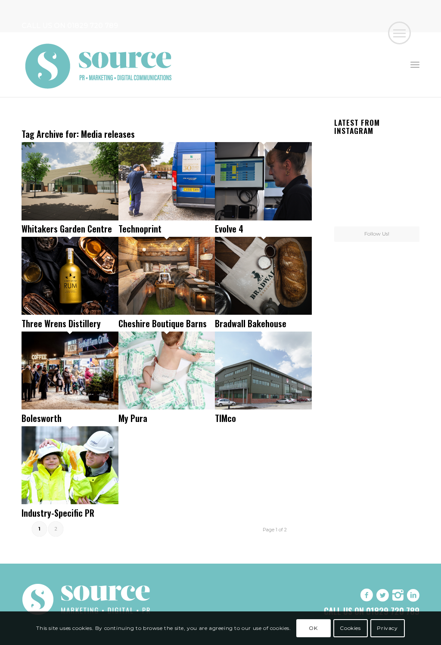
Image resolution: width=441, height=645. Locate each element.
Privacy (387, 628)
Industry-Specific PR (58, 512)
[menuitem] (414, 64)
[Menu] (414, 64)
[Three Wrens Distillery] (70, 312)
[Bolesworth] (70, 407)
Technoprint (139, 228)
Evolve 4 (229, 228)
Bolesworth (42, 418)
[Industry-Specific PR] (70, 502)
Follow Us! (376, 233)
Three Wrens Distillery (61, 323)
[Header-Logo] (99, 64)
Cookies (350, 628)
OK (313, 628)
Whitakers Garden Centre (67, 228)
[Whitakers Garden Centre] (70, 218)
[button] (399, 33)
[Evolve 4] (263, 218)
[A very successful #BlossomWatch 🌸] (377, 182)
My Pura (132, 418)
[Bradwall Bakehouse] (263, 312)
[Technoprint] (166, 218)
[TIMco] (263, 407)
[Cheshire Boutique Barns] (166, 312)
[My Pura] (166, 407)
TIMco (225, 418)
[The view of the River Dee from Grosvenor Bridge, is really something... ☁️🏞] (405, 152)
